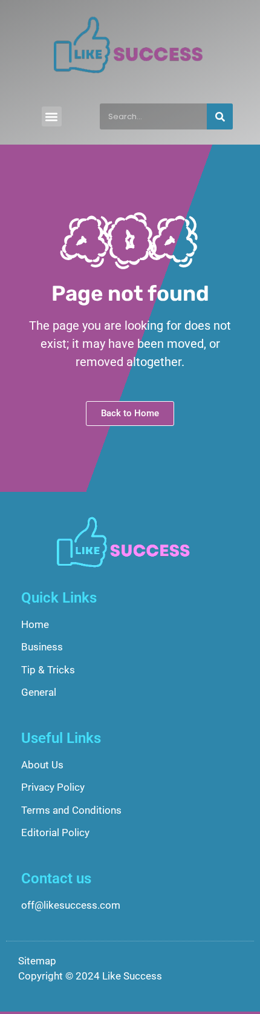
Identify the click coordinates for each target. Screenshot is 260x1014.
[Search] (220, 116)
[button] (52, 116)
